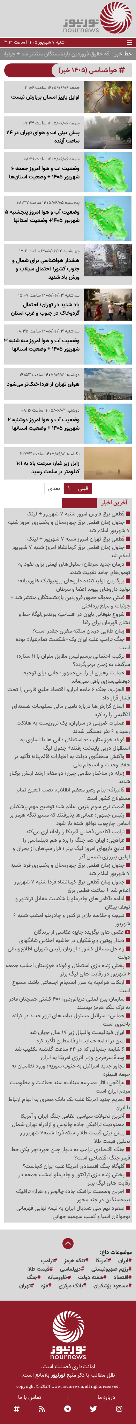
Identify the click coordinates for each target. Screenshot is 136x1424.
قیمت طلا (39, 1269)
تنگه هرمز (74, 1261)
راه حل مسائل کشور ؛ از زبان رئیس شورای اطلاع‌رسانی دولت (69, 953)
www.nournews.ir (67, 1386)
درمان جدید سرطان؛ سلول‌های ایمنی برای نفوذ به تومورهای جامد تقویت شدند (74, 568)
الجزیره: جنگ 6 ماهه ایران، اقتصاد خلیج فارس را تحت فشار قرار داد (68, 694)
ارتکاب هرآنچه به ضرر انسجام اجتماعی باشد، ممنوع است (71, 986)
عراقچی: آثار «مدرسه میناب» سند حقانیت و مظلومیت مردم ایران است (70, 1087)
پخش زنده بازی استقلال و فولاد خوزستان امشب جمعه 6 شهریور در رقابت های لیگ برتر (68, 970)
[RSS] (42, 1409)
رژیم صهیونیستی (109, 1269)
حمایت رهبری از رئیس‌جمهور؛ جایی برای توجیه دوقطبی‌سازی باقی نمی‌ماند (76, 677)
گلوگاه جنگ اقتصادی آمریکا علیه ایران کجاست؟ (74, 1166)
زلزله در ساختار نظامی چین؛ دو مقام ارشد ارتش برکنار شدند (69, 777)
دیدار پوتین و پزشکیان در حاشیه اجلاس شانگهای (72, 940)
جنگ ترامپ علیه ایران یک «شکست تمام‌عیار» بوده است (73, 643)
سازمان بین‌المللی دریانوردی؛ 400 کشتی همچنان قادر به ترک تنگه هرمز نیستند (69, 1003)
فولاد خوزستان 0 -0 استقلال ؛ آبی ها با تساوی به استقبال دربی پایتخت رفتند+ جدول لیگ (75, 744)
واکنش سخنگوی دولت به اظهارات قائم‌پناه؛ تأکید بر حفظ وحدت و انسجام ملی (72, 761)
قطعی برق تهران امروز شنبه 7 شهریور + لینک (76, 539)
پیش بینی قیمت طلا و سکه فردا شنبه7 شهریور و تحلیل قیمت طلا (75, 1137)
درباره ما (106, 1397)
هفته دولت (90, 1277)
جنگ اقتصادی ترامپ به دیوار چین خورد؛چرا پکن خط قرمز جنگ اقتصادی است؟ (70, 1154)
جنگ (32, 1277)
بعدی (54, 488)
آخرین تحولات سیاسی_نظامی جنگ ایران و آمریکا (73, 1116)
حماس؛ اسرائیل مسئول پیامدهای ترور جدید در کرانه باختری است (71, 1020)
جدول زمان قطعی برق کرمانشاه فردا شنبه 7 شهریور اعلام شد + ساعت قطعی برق (72, 886)
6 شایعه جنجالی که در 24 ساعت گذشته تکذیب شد (70, 1049)
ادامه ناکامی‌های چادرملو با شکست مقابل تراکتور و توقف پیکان (72, 903)
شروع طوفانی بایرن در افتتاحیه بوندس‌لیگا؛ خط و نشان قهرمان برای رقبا (74, 618)
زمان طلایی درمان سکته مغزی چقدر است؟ (79, 631)
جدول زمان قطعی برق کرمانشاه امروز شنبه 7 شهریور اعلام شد (71, 551)
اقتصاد (121, 1277)
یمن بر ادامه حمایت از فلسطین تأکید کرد (81, 1041)
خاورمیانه (58, 1277)
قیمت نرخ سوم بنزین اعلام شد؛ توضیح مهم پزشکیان (68, 806)
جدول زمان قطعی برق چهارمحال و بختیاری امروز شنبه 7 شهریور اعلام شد (69, 526)
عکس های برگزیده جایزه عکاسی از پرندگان (79, 932)
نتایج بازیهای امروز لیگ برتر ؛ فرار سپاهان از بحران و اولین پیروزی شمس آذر (71, 853)
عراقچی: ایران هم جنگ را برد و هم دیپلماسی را (74, 840)
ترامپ (47, 1261)
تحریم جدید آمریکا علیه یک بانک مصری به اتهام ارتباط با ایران (69, 1103)
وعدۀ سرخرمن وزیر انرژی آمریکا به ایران (83, 1057)
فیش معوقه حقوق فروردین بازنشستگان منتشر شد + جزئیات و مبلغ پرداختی (70, 602)
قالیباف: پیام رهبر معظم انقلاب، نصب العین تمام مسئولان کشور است (73, 794)
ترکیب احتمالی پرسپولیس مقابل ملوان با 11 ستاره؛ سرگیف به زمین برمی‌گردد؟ (73, 660)
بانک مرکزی (71, 1286)
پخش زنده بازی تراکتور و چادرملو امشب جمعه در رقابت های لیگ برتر (74, 1179)
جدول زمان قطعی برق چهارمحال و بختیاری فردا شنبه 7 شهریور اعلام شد (70, 869)
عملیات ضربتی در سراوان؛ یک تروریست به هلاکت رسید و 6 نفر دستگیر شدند (73, 727)
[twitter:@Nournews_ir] (93, 1409)
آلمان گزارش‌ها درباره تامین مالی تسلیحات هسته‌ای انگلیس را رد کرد (71, 710)
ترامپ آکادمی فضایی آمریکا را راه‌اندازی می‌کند (76, 831)
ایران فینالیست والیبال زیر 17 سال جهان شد (78, 1032)
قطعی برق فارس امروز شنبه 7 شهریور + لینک (76, 514)
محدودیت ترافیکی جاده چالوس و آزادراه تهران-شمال (69, 1124)
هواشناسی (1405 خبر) (89, 70)
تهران (25, 1286)
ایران (123, 1261)
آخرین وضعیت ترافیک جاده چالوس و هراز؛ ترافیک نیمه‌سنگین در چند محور (73, 1195)
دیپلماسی (70, 1269)
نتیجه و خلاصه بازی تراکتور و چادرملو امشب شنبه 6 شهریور (71, 919)
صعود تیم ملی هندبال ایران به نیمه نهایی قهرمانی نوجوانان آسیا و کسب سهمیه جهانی (73, 1212)
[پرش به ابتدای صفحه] (68, 1244)
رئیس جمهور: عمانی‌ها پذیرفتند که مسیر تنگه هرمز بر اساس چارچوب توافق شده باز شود (70, 819)
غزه (44, 1286)
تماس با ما (29, 1397)
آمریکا (102, 1261)
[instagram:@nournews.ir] (119, 1409)
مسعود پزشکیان (110, 1286)
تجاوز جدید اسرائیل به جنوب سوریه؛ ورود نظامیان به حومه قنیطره (71, 1070)
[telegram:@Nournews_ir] (67, 1409)
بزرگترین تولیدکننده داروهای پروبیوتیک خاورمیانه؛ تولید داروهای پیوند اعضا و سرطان (74, 585)
